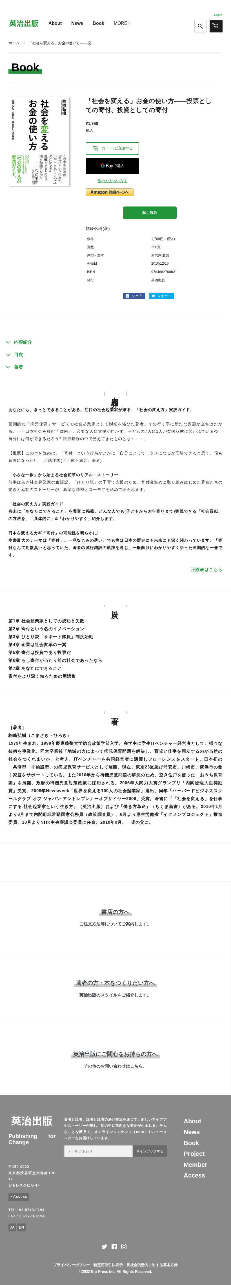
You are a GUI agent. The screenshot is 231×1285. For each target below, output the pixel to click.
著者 (18, 366)
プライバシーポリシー (71, 1265)
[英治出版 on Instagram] (124, 1248)
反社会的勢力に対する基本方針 (152, 1265)
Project (194, 1153)
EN (21, 1227)
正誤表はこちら (207, 569)
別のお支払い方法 (112, 181)
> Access (18, 1197)
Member (195, 1164)
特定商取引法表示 (108, 1265)
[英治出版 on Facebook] (114, 1248)
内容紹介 (23, 342)
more (120, 23)
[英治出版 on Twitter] (104, 1248)
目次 (18, 354)
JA (12, 1227)
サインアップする (149, 1151)
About (55, 23)
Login (218, 14)
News (77, 23)
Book (98, 23)
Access (194, 1175)
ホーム (13, 43)
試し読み (150, 212)
